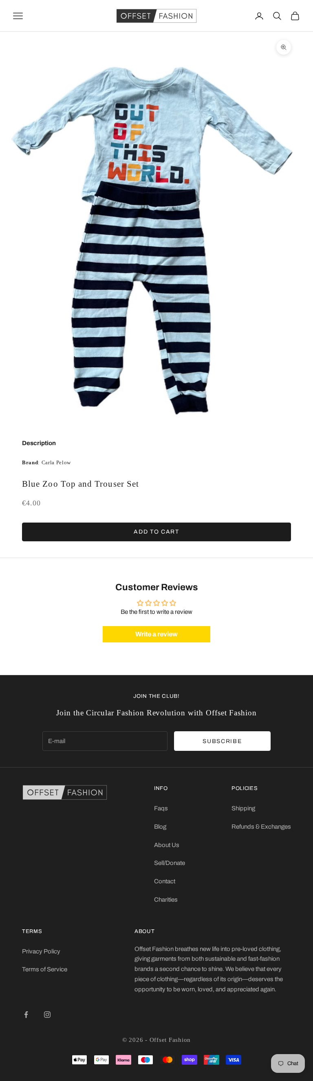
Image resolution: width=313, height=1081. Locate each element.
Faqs (161, 808)
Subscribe (222, 741)
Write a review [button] (156, 634)
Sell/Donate (169, 863)
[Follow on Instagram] (47, 1014)
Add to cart (156, 532)
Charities (166, 899)
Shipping (243, 808)
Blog (160, 826)
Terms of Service (44, 969)
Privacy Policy (41, 951)
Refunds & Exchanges (261, 826)
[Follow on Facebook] (26, 1014)
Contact (164, 881)
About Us (166, 845)
